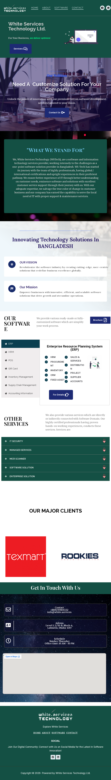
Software (61, 7)
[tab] (20, 347)
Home (34, 7)
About (46, 7)
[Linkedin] (108, 8)
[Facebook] (102, 8)
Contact (78, 7)
